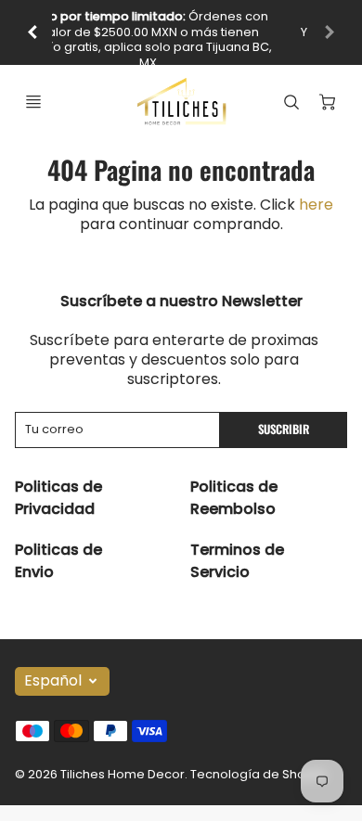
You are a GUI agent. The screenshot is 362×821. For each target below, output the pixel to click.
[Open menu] (33, 102)
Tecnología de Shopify (258, 774)
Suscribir (283, 429)
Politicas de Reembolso (234, 498)
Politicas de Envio (58, 561)
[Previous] (33, 32)
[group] (181, 32)
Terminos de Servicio (237, 561)
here (316, 204)
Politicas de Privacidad (58, 498)
